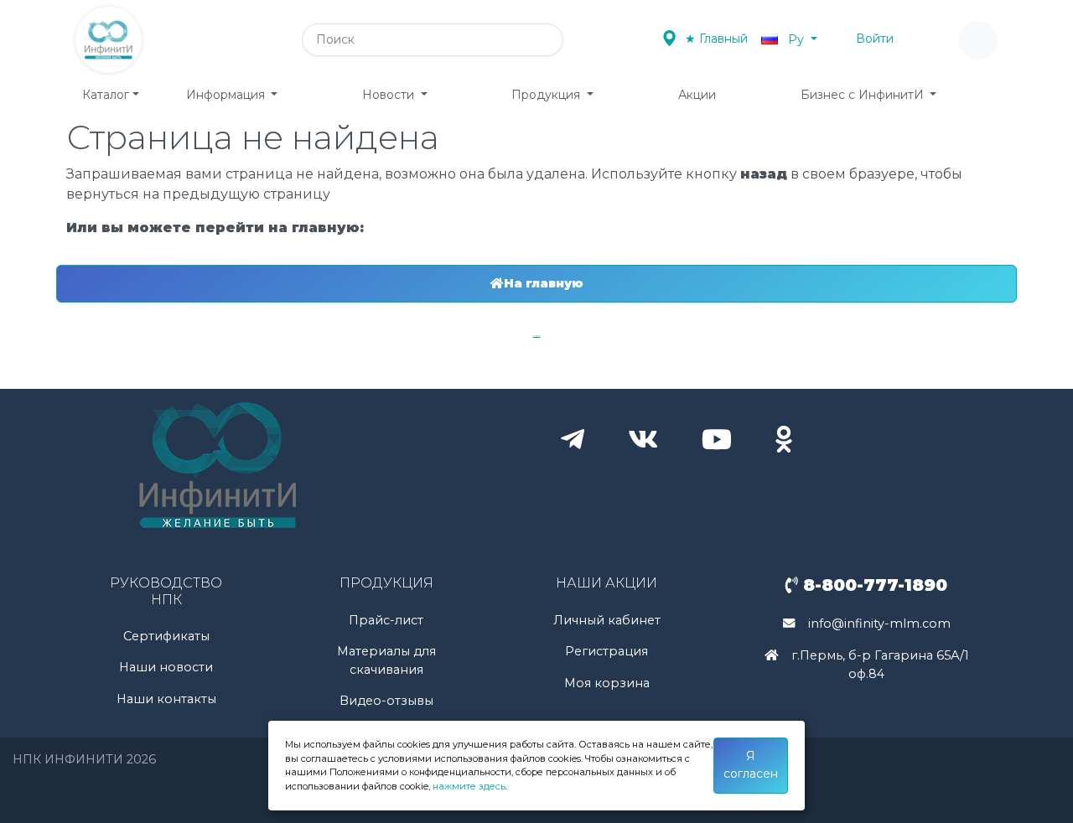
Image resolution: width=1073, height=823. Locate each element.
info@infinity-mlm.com (879, 623)
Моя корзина (607, 683)
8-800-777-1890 (872, 585)
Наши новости (166, 667)
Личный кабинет (607, 620)
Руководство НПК (166, 591)
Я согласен (750, 764)
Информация (227, 94)
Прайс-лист (386, 620)
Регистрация (606, 651)
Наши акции (606, 583)
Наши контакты (166, 699)
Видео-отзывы (386, 700)
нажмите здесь (469, 786)
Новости (389, 94)
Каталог (105, 94)
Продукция (547, 94)
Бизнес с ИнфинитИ (864, 94)
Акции (697, 94)
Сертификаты (166, 636)
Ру (796, 39)
